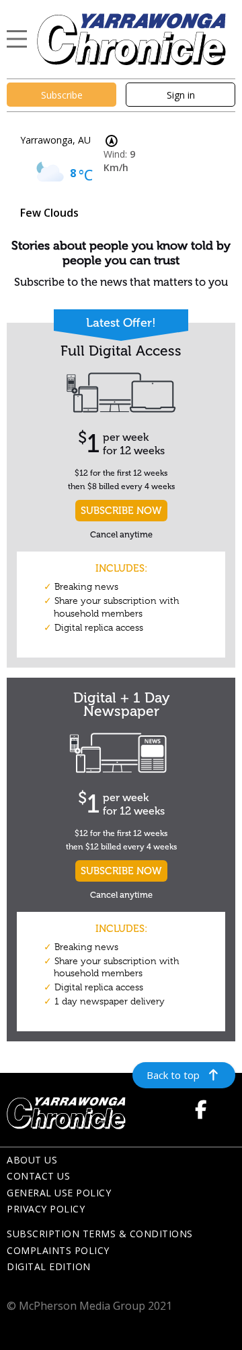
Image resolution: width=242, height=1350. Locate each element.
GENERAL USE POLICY (59, 1192)
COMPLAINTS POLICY (58, 1250)
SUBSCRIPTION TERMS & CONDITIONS (100, 1233)
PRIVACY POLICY (46, 1208)
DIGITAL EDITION (49, 1266)
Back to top (173, 1075)
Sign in (181, 95)
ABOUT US (32, 1159)
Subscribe (62, 95)
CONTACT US (38, 1176)
